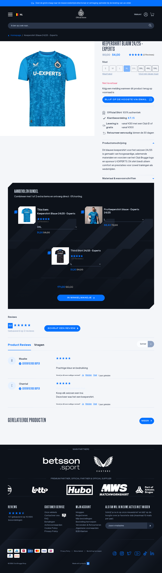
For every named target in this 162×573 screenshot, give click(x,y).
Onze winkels (50, 512)
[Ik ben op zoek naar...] (150, 25)
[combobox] (19, 14)
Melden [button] (88, 375)
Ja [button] (83, 375)
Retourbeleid (78, 551)
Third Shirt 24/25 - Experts (86, 251)
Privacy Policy (51, 531)
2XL (134, 68)
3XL (141, 68)
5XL (155, 68)
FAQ (46, 519)
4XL (148, 68)
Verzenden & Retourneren (88, 525)
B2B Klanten (82, 531)
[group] (24, 325)
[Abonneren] (150, 525)
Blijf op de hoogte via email (126, 100)
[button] (141, 55)
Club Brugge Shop (19, 563)
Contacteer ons (52, 516)
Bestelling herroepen (86, 522)
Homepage (16, 35)
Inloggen (80, 512)
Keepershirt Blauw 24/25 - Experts (41, 35)
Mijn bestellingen (84, 519)
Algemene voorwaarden (87, 528)
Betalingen (49, 522)
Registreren (81, 516)
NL (21, 14)
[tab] (19, 345)
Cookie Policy (51, 528)
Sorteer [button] (143, 344)
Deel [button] (95, 375)
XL (127, 68)
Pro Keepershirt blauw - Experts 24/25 (121, 211)
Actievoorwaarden (53, 525)
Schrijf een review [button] (61, 328)
